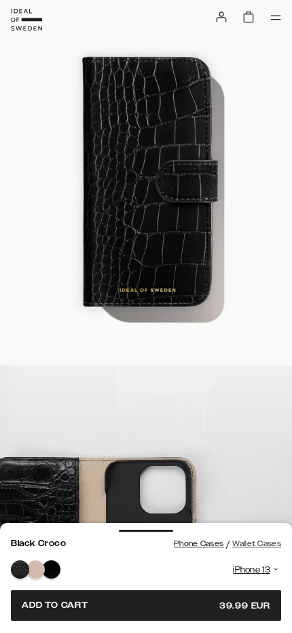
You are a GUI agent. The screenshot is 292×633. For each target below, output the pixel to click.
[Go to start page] (26, 20)
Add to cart (146, 605)
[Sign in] (221, 17)
